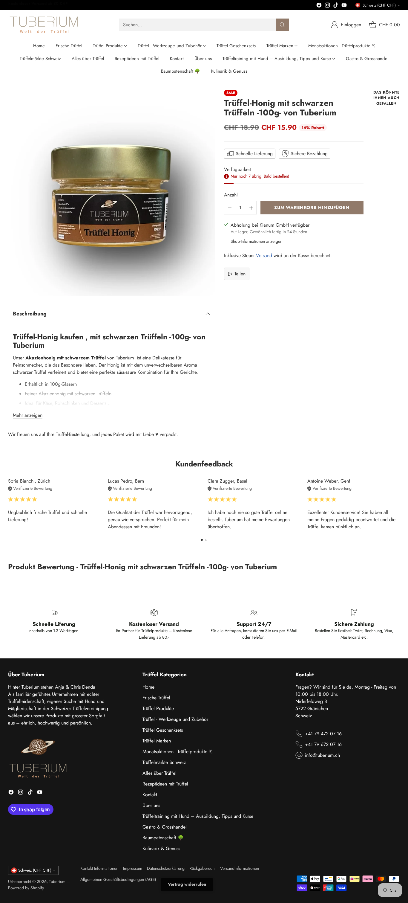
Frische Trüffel (156, 697)
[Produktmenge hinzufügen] (251, 207)
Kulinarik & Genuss (161, 848)
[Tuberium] (44, 25)
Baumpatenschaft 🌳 (163, 837)
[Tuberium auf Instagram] (327, 6)
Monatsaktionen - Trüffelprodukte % (177, 751)
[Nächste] (398, 504)
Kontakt (149, 794)
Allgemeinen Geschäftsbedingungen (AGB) (118, 879)
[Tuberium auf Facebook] (319, 6)
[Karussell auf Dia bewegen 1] (202, 540)
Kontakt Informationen (99, 868)
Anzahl (231, 194)
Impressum (132, 868)
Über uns (151, 805)
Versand (264, 255)
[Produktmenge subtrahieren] (229, 207)
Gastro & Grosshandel (164, 826)
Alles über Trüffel (159, 773)
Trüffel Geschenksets (162, 730)
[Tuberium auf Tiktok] (336, 6)
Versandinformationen (239, 868)
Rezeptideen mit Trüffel (165, 783)
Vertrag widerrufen (187, 884)
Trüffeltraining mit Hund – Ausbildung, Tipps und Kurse (197, 816)
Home (148, 687)
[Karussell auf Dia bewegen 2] (206, 540)
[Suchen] (282, 25)
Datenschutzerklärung (166, 868)
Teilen (240, 273)
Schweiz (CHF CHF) (379, 5)
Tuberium (57, 881)
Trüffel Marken (156, 740)
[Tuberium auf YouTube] (344, 6)
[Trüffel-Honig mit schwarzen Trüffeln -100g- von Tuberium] (111, 193)
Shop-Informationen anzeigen (256, 241)
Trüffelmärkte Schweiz (164, 762)
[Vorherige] (9, 504)
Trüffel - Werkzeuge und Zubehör (175, 719)
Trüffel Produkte (158, 708)
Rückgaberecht (202, 868)
